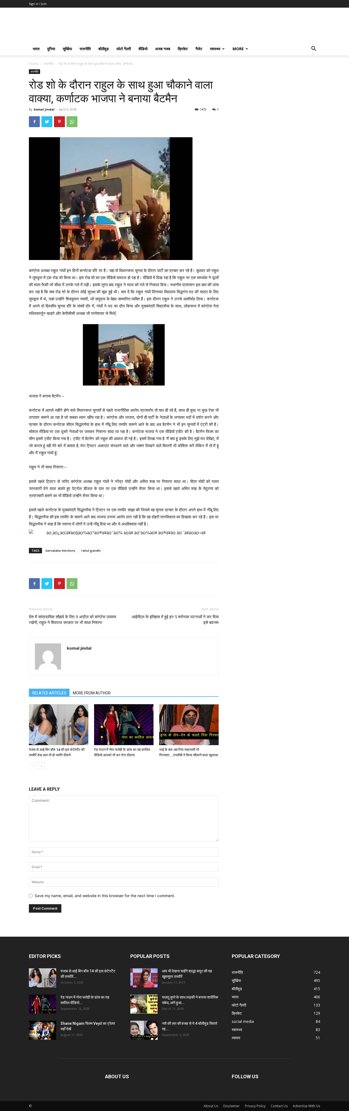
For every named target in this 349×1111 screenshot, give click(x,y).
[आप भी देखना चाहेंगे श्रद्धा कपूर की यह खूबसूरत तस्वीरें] (144, 977)
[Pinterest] (59, 121)
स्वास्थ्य (215, 48)
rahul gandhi (91, 550)
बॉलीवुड (103, 48)
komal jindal (44, 109)
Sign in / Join (38, 4)
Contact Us (279, 1106)
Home (33, 63)
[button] (313, 49)
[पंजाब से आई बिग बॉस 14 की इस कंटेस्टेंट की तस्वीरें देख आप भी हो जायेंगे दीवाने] (58, 724)
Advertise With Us (306, 1106)
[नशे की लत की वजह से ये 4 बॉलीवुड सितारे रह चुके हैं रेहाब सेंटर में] (144, 1030)
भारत (36, 48)
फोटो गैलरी (123, 48)
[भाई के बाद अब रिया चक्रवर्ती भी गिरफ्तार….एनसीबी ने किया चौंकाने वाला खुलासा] (189, 724)
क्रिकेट (183, 48)
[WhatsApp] (72, 121)
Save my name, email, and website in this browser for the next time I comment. (105, 895)
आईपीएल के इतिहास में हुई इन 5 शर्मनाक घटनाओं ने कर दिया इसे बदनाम (175, 619)
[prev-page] (32, 766)
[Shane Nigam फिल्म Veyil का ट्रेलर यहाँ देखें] (42, 1030)
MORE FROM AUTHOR (92, 693)
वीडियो (143, 48)
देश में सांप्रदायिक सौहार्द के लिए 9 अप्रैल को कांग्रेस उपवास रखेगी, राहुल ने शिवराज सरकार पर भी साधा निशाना (72, 619)
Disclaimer (231, 1106)
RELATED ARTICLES (49, 693)
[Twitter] (46, 121)
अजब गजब (162, 48)
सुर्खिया (67, 48)
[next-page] (41, 766)
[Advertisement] (276, 103)
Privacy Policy (255, 1106)
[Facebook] (34, 121)
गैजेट (198, 48)
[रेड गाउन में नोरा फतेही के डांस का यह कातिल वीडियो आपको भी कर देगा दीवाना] (124, 724)
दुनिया (51, 48)
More (238, 48)
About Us (211, 1106)
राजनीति (85, 48)
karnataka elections (60, 550)
